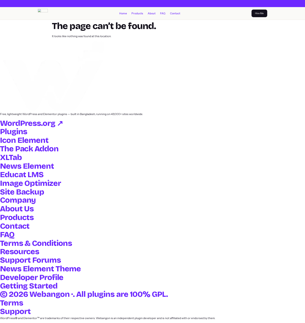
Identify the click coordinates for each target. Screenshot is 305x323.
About (152, 13)
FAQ (162, 13)
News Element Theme (40, 268)
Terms (11, 303)
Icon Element (24, 140)
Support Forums (30, 260)
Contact (175, 13)
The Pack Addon (29, 148)
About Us (17, 208)
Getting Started (29, 286)
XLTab (11, 157)
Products (137, 13)
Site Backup (22, 192)
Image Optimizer (30, 183)
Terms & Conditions (36, 243)
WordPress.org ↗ (31, 123)
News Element (27, 166)
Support (15, 311)
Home (123, 13)
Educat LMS (22, 174)
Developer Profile (31, 277)
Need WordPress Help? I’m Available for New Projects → (152, 3)
